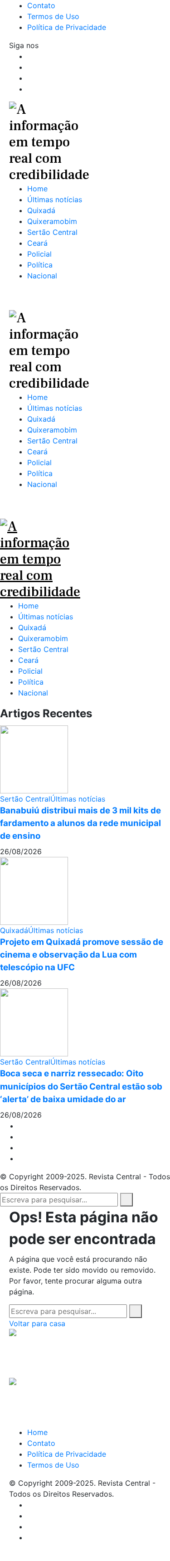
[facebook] (21, 1125)
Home (28, 605)
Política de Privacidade (66, 1454)
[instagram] (21, 1147)
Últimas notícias (45, 616)
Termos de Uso (53, 1464)
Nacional (33, 692)
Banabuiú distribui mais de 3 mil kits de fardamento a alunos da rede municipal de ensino (80, 823)
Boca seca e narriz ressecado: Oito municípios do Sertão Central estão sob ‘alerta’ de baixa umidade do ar (81, 1086)
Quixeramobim (43, 638)
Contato (41, 1443)
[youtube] (30, 88)
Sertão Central (43, 649)
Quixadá (32, 627)
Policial (30, 671)
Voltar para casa (37, 1323)
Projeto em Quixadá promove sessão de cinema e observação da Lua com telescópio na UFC (81, 955)
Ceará (28, 660)
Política (31, 681)
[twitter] (21, 1136)
